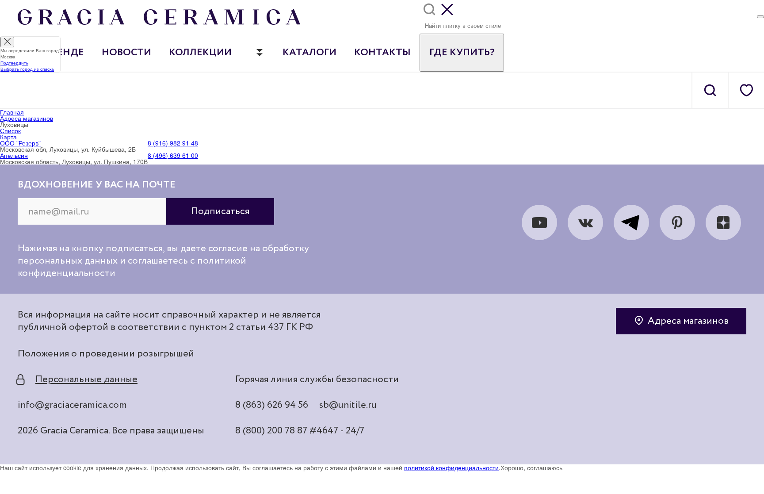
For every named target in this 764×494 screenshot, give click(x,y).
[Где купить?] (760, 16)
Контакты (382, 52)
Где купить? (461, 52)
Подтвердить (14, 63)
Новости (126, 52)
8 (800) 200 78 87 (271, 431)
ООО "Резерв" (20, 142)
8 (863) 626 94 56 (271, 405)
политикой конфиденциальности (451, 467)
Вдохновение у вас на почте (97, 185)
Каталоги (309, 52)
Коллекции (200, 52)
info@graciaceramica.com (72, 405)
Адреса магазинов (688, 321)
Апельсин (14, 155)
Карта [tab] (8, 136)
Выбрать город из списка (27, 69)
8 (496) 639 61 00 (173, 155)
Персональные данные (86, 379)
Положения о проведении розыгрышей (106, 354)
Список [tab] (10, 130)
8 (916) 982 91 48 (173, 142)
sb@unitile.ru (348, 405)
